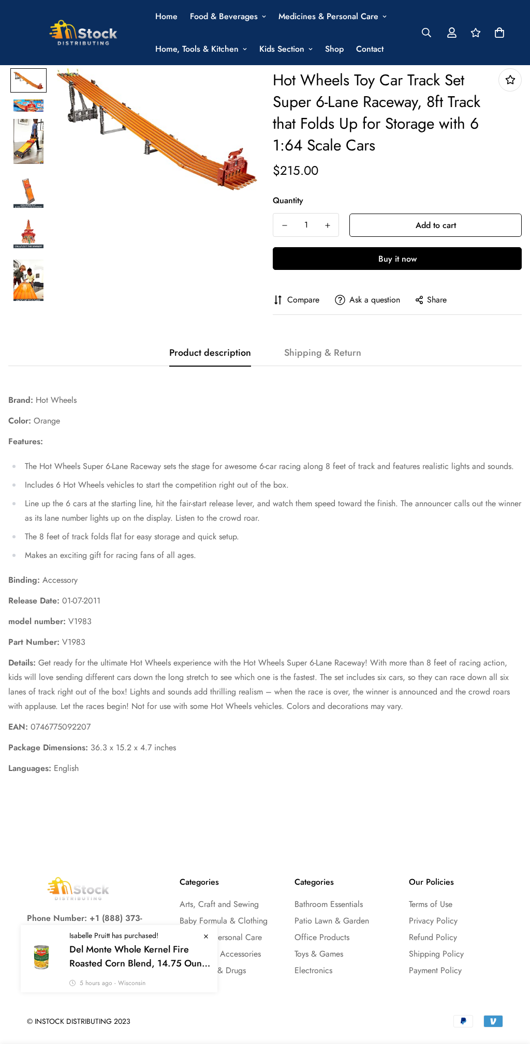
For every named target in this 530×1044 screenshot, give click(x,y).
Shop (334, 49)
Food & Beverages (224, 16)
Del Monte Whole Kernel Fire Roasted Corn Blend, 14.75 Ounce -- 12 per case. (140, 957)
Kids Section (281, 49)
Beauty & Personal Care (221, 937)
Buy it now (397, 259)
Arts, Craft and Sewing (219, 904)
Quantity (288, 200)
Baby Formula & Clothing (224, 921)
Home (166, 16)
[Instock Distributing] (84, 32)
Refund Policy (433, 937)
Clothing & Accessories (220, 954)
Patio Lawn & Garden (332, 921)
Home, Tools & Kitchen (197, 49)
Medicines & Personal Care (328, 16)
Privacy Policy (433, 921)
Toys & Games (319, 954)
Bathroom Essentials (329, 904)
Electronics (313, 970)
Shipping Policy (436, 954)
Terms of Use (430, 904)
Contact (370, 49)
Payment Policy (435, 970)
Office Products (322, 937)
